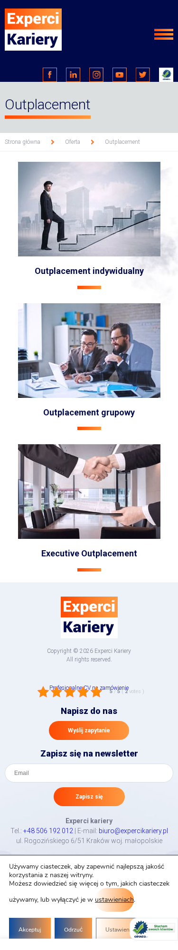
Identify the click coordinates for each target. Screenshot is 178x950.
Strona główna (22, 142)
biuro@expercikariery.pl (133, 831)
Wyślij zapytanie (89, 730)
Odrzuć (73, 929)
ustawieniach (114, 899)
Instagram (96, 75)
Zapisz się (89, 796)
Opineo (166, 75)
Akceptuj (30, 929)
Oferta (72, 142)
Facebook (50, 75)
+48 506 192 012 (48, 831)
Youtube (119, 75)
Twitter (143, 75)
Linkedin (73, 75)
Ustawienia (119, 929)
